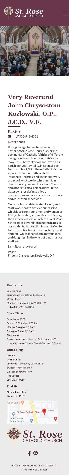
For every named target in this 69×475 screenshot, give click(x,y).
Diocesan (43, 469)
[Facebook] (29, 453)
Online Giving (14, 359)
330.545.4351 (14, 290)
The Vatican (13, 375)
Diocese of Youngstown (19, 371)
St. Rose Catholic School (19, 367)
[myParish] (36, 453)
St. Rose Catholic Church (32, 465)
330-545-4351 (28, 136)
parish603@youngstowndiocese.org (26, 294)
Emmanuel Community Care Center (25, 363)
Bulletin (11, 355)
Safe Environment (16, 379)
